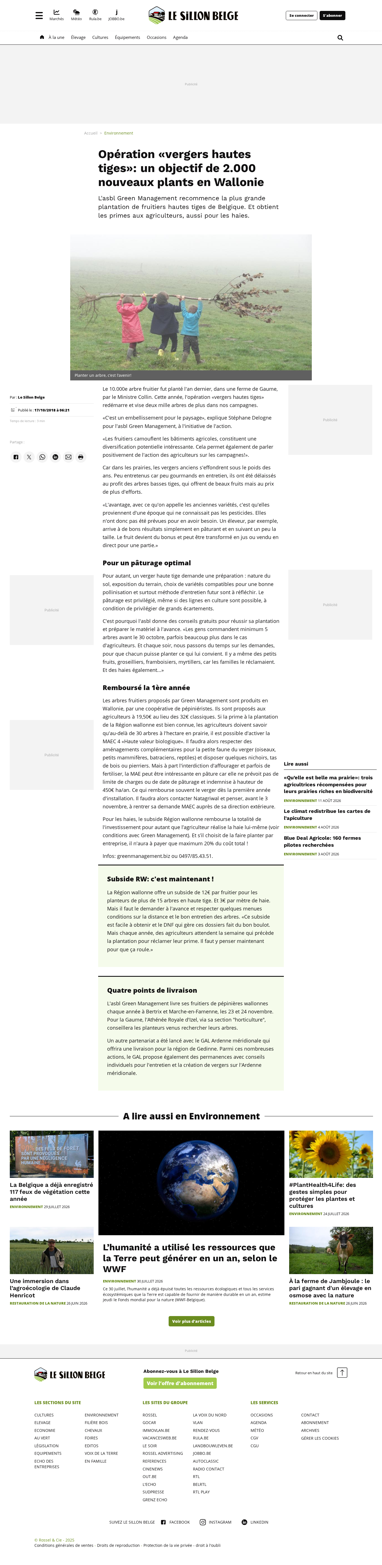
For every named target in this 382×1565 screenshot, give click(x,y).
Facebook (179, 1522)
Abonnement (315, 1422)
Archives (310, 1430)
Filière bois (96, 1422)
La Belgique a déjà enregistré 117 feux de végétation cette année (51, 1191)
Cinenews (153, 1469)
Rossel (150, 1415)
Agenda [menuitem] (180, 37)
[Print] (81, 457)
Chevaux (93, 1430)
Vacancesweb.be (160, 1438)
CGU (255, 1445)
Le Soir (150, 1445)
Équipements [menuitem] (127, 37)
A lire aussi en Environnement (191, 1116)
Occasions (262, 1415)
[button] (39, 15)
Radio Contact (208, 1469)
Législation (46, 1445)
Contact (310, 1415)
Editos (91, 1445)
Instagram (220, 1522)
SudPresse (153, 1492)
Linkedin (259, 1522)
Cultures (44, 1415)
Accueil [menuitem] (91, 133)
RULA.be (201, 1438)
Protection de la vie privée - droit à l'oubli (182, 1545)
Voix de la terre (101, 1453)
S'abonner (332, 15)
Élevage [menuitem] (78, 37)
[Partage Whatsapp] (42, 457)
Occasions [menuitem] (156, 37)
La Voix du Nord (210, 1415)
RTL (196, 1476)
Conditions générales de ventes (63, 1545)
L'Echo (149, 1484)
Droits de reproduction (118, 1545)
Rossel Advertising (163, 1453)
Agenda (259, 1422)
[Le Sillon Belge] (193, 15)
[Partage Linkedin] (55, 457)
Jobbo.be (202, 1453)
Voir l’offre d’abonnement (180, 1383)
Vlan (198, 1422)
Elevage (42, 1422)
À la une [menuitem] (56, 37)
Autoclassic (206, 1461)
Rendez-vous (206, 1430)
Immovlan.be (156, 1430)
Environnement (300, 800)
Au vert (42, 1438)
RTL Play (201, 1492)
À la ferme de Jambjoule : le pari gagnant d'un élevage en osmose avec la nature (330, 1287)
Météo (257, 1430)
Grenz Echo (155, 1499)
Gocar (149, 1422)
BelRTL (199, 1484)
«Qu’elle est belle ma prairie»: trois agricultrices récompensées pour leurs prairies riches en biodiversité (328, 784)
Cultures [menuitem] (100, 37)
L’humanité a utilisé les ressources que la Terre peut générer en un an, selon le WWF (190, 1258)
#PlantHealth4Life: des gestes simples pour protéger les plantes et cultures (322, 1195)
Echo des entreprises (46, 1463)
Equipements (48, 1453)
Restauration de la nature (38, 1303)
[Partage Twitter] (29, 457)
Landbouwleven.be (213, 1445)
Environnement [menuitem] (118, 133)
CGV (254, 1438)
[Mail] (68, 457)
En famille (96, 1461)
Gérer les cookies (320, 1438)
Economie (44, 1430)
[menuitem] (57, 15)
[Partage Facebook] (16, 457)
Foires (91, 1438)
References (154, 1461)
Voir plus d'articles (191, 1321)
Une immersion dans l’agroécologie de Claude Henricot (45, 1287)
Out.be (150, 1476)
